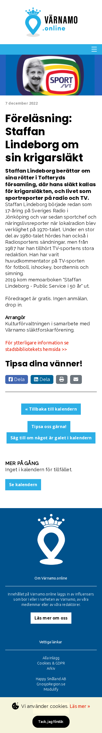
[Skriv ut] (61, 379)
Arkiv (51, 668)
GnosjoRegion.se (51, 684)
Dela (19, 379)
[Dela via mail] (76, 379)
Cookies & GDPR (51, 663)
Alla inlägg (51, 658)
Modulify (51, 689)
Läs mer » (80, 706)
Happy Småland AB (51, 679)
